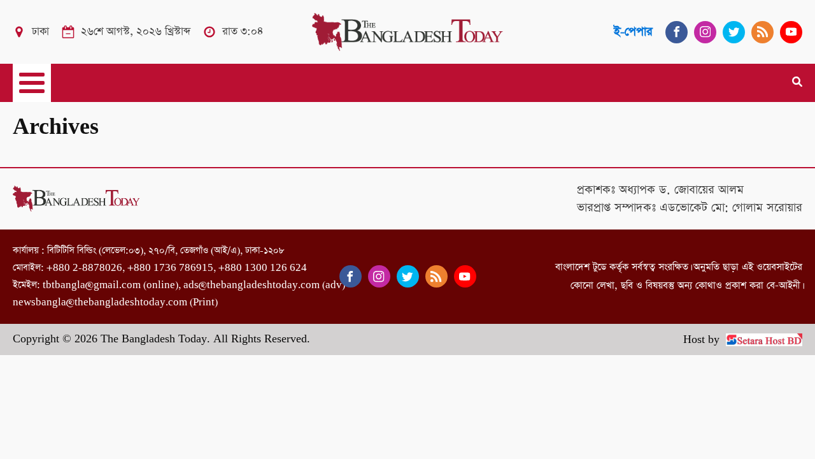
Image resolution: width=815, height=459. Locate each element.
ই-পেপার (633, 32)
